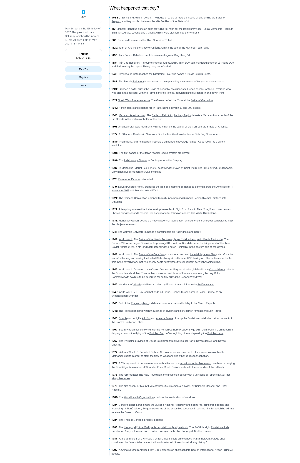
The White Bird (199, 213)
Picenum (228, 28)
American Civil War (128, 126)
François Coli (145, 213)
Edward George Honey (131, 186)
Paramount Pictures (129, 179)
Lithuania (117, 201)
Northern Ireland (203, 431)
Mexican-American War (132, 115)
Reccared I (124, 40)
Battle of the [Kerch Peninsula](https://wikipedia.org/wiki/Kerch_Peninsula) (181, 239)
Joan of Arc (125, 47)
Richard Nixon (159, 352)
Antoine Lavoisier (215, 89)
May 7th (83, 69)
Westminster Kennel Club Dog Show (192, 134)
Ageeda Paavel (164, 318)
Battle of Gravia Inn (202, 100)
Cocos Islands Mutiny (128, 273)
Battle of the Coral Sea (152, 254)
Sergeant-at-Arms (152, 408)
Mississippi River (162, 73)
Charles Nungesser (122, 213)
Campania (216, 28)
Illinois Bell (134, 438)
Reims (202, 292)
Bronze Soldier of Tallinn (129, 322)
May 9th (83, 77)
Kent (147, 55)
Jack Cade (124, 55)
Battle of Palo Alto (162, 115)
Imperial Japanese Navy (203, 254)
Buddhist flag (156, 333)
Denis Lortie (135, 404)
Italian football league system (160, 152)
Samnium (117, 32)
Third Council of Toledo (160, 40)
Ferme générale (157, 92)
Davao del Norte (185, 340)
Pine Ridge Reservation (129, 367)
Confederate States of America (209, 126)
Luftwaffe (137, 231)
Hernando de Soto (128, 73)
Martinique (127, 167)
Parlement (138, 81)
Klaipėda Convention (135, 198)
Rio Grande (118, 119)
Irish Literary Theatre (135, 160)
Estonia (123, 318)
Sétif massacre (206, 284)
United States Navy (159, 258)
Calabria (150, 32)
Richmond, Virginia (150, 126)
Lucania (136, 32)
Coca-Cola (204, 141)
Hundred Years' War (197, 47)
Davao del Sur (204, 340)
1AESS (197, 438)
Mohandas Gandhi (129, 220)
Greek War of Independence (134, 100)
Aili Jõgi (146, 318)
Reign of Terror (158, 89)
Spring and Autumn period (136, 17)
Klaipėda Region (192, 198)
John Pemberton (141, 141)
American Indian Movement (195, 363)
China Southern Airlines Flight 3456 (141, 449)
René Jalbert (134, 408)
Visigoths (194, 32)
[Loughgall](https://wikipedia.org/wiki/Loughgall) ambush (156, 427)
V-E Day (138, 292)
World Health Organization (139, 397)
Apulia (126, 32)
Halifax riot (130, 310)
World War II (125, 239)
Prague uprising (139, 303)
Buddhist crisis (215, 333)
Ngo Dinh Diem (199, 329)
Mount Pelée (142, 167)
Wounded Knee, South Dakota (162, 367)
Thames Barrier (132, 419)
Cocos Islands (217, 269)
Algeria (137, 284)
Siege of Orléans (150, 47)
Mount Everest (148, 386)
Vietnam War (126, 352)
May (83, 85)
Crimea (221, 246)
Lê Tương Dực (226, 62)
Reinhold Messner (205, 386)
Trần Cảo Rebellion (128, 62)
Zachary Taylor (182, 115)
